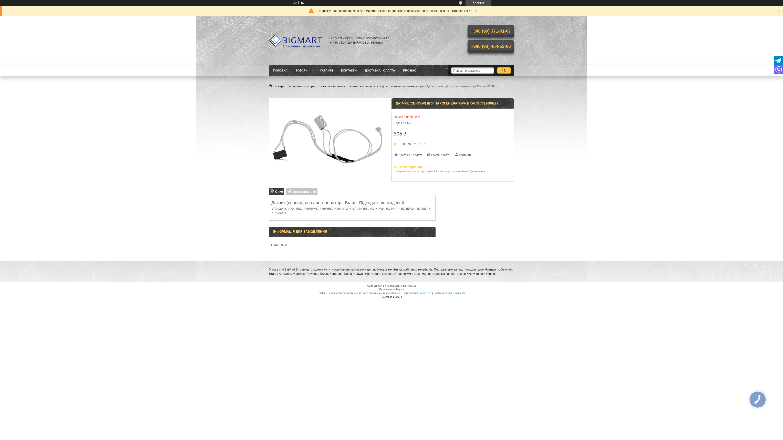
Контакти (349, 70)
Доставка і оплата (380, 70)
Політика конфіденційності (449, 293)
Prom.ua (411, 285)
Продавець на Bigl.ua (391, 289)
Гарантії (326, 70)
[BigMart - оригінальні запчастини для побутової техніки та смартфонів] (295, 40)
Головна (280, 70)
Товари (301, 70)
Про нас (409, 70)
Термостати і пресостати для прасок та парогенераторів (386, 86)
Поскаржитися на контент (417, 293)
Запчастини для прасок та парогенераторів (316, 86)
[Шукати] (504, 70)
